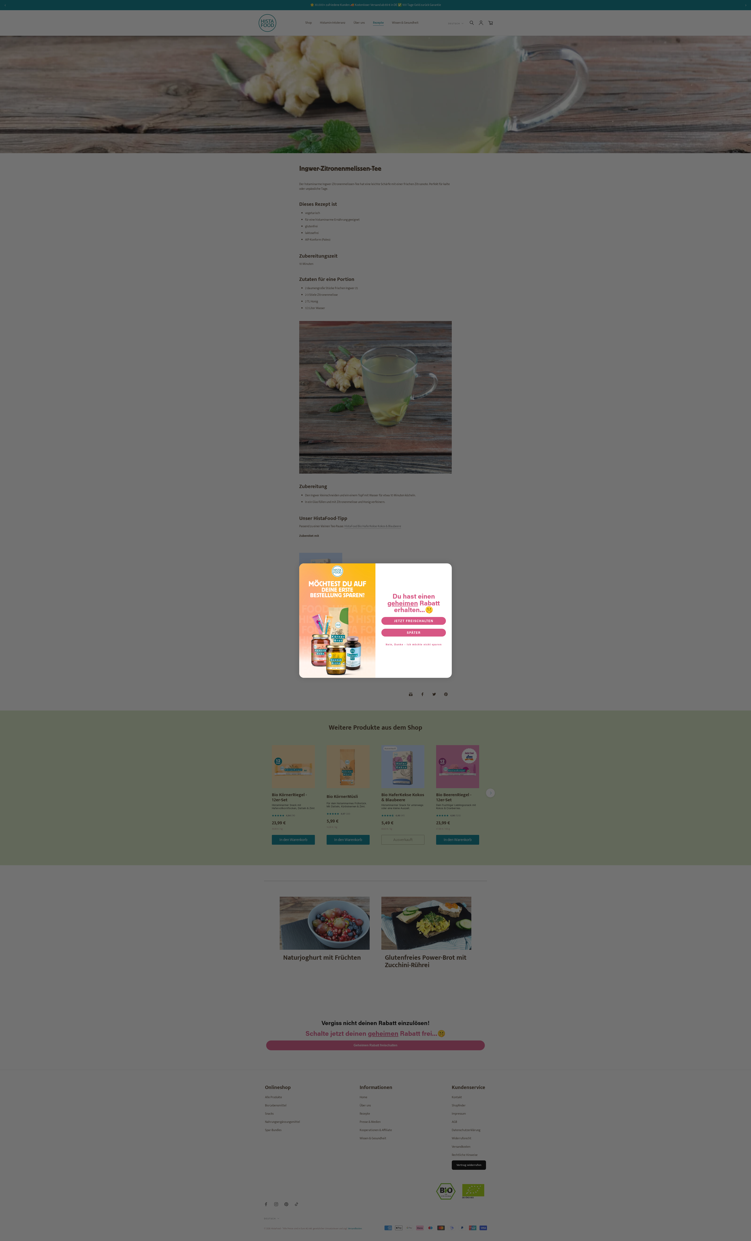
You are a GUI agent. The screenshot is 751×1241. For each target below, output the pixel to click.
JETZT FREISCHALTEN (413, 621)
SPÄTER (414, 632)
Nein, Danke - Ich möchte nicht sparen (414, 644)
